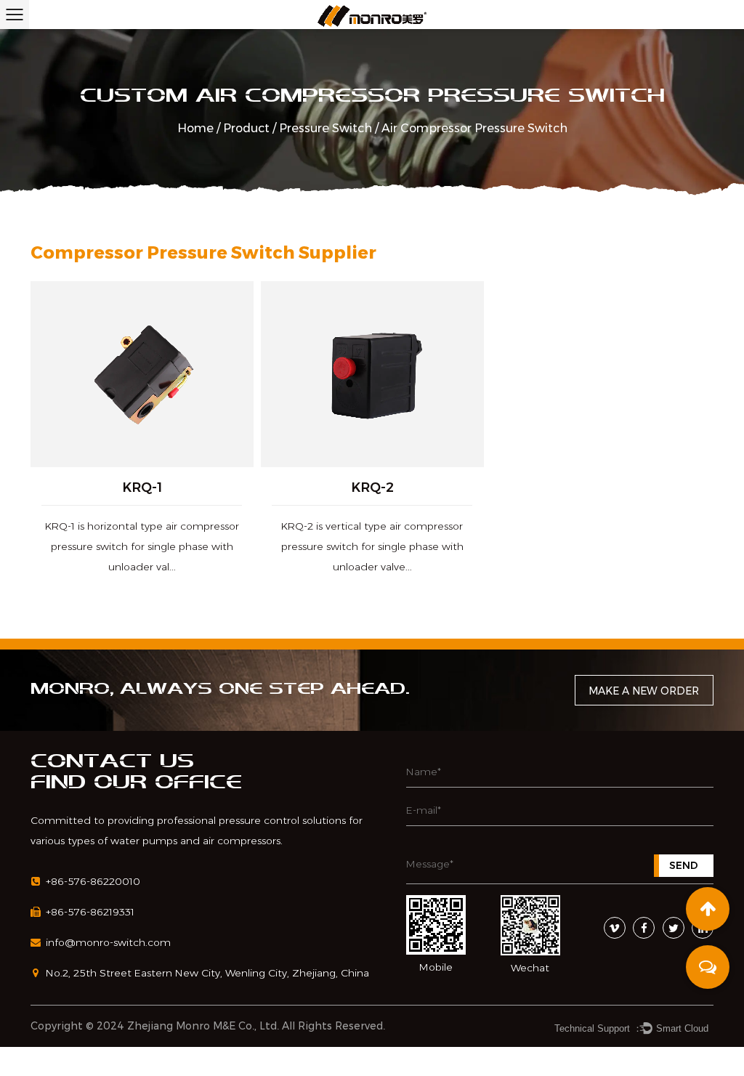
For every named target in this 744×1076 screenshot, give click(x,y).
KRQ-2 (371, 487)
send (683, 865)
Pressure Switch (325, 128)
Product (246, 128)
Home (195, 128)
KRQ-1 (142, 487)
